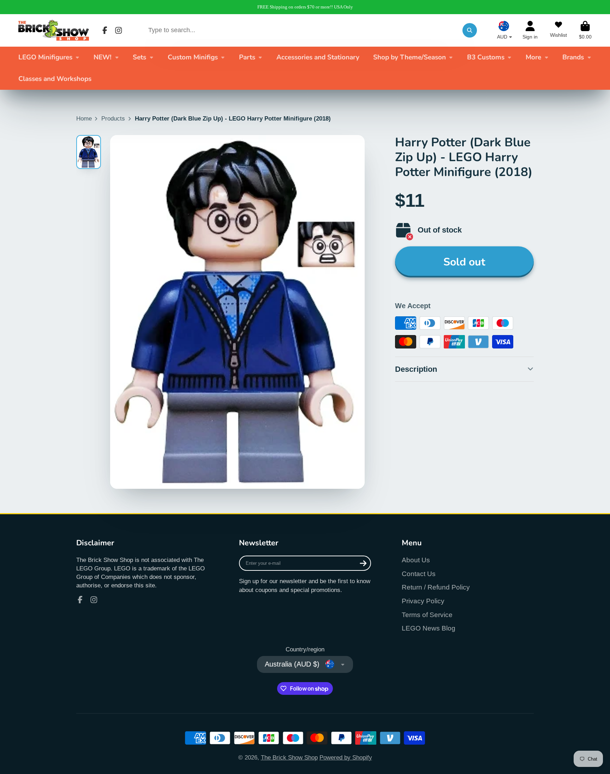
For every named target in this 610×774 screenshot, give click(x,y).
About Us (416, 560)
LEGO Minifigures (45, 57)
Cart (585, 30)
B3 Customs (485, 57)
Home (84, 118)
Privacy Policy (423, 601)
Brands (573, 57)
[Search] (469, 30)
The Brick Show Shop (289, 757)
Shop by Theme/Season (409, 57)
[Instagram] (118, 30)
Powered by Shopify (345, 757)
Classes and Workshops (54, 78)
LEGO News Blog (428, 628)
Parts (247, 57)
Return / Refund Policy (436, 587)
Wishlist (558, 30)
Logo (53, 30)
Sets (139, 57)
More (533, 57)
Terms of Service (427, 614)
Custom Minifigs (193, 57)
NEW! (103, 57)
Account (530, 30)
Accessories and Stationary (317, 57)
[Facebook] (105, 30)
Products (113, 118)
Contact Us (419, 573)
